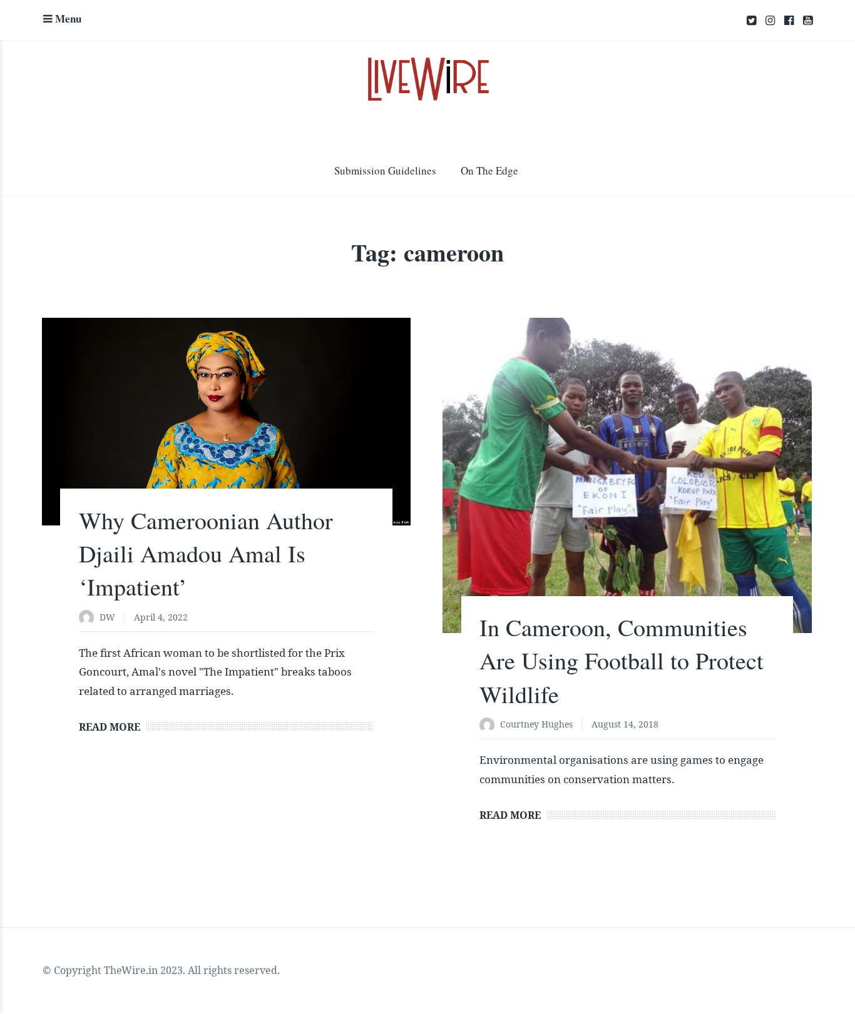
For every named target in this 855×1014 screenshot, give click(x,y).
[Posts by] (89, 618)
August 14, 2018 (624, 724)
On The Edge (489, 170)
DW (107, 617)
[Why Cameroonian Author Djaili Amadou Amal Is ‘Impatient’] (226, 421)
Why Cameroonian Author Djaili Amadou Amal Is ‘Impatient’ (206, 553)
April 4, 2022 (161, 617)
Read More (109, 727)
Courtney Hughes (536, 724)
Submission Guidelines (385, 170)
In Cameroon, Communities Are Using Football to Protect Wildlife (621, 660)
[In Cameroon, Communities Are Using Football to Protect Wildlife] (627, 475)
